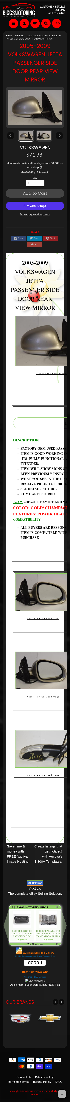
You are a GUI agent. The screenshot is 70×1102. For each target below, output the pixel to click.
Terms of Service (18, 1081)
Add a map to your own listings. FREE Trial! (35, 984)
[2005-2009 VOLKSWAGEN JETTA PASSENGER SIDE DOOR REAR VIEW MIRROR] (26, 136)
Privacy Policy (44, 1077)
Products (19, 35)
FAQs (58, 1081)
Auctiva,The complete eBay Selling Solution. (35, 891)
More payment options (35, 214)
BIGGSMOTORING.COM (38, 1091)
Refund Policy (42, 1081)
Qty (35, 177)
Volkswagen (35, 147)
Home (9, 35)
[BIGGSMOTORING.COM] (19, 10)
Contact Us (23, 1077)
